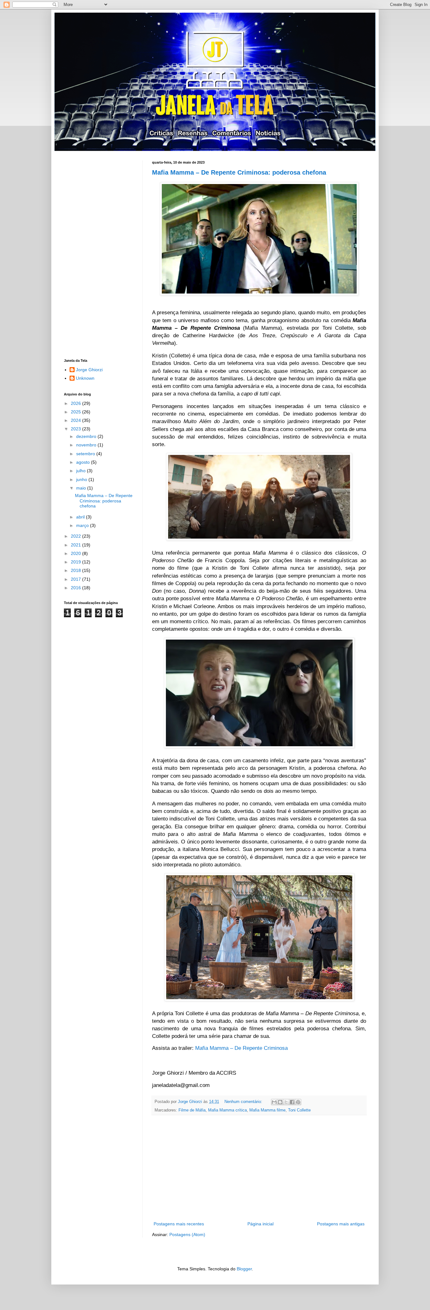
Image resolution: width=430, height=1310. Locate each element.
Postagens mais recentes (179, 1223)
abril (81, 516)
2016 (76, 587)
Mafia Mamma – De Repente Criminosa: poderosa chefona (239, 172)
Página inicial (260, 1223)
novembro (87, 444)
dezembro (87, 436)
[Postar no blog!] (280, 1102)
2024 (76, 420)
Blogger (244, 1268)
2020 (76, 553)
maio (81, 487)
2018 (76, 570)
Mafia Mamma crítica (227, 1110)
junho (82, 479)
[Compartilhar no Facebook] (292, 1102)
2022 (76, 536)
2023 (76, 428)
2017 (76, 579)
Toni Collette (299, 1110)
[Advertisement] (259, 1168)
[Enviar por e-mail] (274, 1102)
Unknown (85, 378)
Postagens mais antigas (341, 1223)
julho (81, 470)
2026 (76, 403)
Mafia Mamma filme (267, 1110)
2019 (76, 561)
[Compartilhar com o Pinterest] (298, 1102)
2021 (76, 544)
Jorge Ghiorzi (89, 369)
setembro (86, 453)
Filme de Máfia (192, 1110)
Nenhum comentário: (243, 1102)
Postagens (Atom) (187, 1234)
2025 (76, 411)
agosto (83, 462)
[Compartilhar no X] (286, 1102)
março (83, 525)
